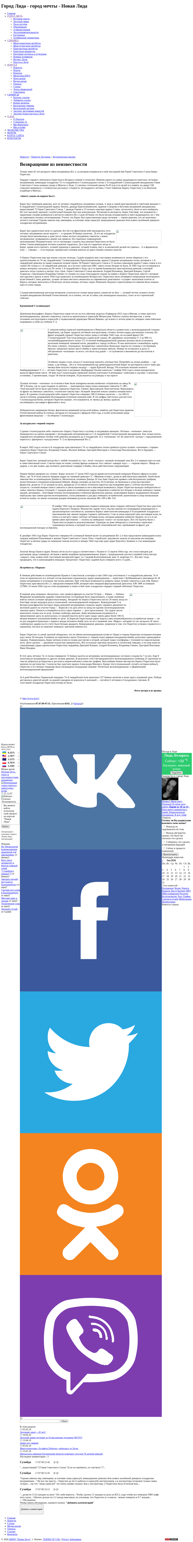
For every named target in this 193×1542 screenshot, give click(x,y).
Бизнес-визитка (21, 103)
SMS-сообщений (170, 893)
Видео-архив (20, 81)
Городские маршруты (24, 51)
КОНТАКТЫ (14, 138)
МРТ (188, 891)
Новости (17, 67)
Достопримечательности (26, 32)
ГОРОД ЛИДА (15, 16)
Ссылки (11, 1531)
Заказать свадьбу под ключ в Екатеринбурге (9, 882)
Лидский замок (21, 21)
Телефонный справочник (26, 37)
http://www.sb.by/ (30, 698)
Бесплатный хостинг (24, 108)
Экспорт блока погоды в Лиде (28, 113)
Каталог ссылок (21, 97)
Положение (168, 888)
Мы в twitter (19, 127)
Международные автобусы (27, 43)
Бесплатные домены (23, 105)
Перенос (166, 891)
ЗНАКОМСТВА (15, 130)
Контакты (12, 1534)
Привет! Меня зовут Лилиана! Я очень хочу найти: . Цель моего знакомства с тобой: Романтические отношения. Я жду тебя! (176, 808)
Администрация (21, 29)
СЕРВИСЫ (13, 94)
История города (21, 18)
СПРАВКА (13, 40)
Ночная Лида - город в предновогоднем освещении (9, 776)
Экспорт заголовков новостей (28, 111)
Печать (77, 703)
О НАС (11, 116)
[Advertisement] (91, 149)
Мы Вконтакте (20, 124)
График (187, 896)
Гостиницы (19, 35)
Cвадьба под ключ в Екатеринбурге (10, 891)
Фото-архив (19, 78)
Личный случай (9, 909)
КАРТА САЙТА (15, 135)
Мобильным (185, 899)
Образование (20, 27)
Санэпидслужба (170, 899)
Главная (11, 13)
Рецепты (17, 73)
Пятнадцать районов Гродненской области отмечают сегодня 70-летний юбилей (61, 1454)
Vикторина (19, 92)
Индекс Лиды (20, 59)
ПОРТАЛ (12, 65)
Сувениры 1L (20, 122)
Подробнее (177, 773)
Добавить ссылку (22, 100)
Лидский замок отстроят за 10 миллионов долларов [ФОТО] (51, 1437)
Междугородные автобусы (27, 46)
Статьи (17, 86)
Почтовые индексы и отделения (29, 54)
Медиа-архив (14, 1526)
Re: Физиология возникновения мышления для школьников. (9, 850)
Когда (174, 891)
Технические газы (10, 903)
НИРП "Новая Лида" (20, 1539)
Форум (16, 70)
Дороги (185, 888)
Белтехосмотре (169, 896)
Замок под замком (29, 1443)
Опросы (17, 84)
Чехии (177, 888)
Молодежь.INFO (21, 75)
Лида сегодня (20, 24)
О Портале (18, 119)
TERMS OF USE (51, 1539)
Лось (179, 896)
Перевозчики (168, 902)
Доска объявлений (22, 89)
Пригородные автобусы (25, 48)
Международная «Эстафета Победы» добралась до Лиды (49, 1448)
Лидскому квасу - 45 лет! (33, 1432)
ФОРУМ (11, 132)
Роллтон (184, 893)
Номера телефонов (23, 56)
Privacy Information (71, 1539)
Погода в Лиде (20, 62)
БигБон (181, 891)
